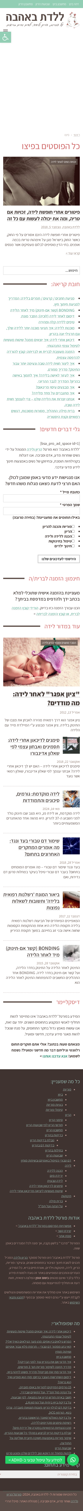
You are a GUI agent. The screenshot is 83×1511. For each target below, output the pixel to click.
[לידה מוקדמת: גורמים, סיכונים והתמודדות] (71, 798)
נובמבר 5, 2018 (51, 227)
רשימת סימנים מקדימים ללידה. (51, 1422)
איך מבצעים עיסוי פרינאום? (55, 387)
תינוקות (66, 1196)
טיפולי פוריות (54, 1110)
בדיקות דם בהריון (43, 1145)
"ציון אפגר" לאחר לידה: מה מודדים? (46, 698)
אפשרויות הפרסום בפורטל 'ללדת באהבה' (44, 1226)
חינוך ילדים (63, 545)
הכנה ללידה (55, 1170)
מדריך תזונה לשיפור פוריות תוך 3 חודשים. (44, 1367)
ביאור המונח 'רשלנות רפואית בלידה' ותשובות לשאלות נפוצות (31, 901)
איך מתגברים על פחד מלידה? (53, 393)
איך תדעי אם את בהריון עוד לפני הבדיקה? (44, 1362)
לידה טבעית (55, 1181)
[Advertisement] (41, 82)
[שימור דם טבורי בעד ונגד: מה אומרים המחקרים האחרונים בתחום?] (71, 845)
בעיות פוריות (54, 1104)
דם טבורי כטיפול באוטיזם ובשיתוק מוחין (46, 1160)
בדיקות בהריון (54, 1135)
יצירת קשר (64, 1231)
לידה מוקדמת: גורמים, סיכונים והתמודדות (38, 797)
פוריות (67, 1089)
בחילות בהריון (54, 1150)
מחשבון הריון (26, 4)
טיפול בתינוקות (60, 541)
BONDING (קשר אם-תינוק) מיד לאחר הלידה (42, 310)
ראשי (77, 135)
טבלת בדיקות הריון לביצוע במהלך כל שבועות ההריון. (37, 1433)
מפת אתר (65, 1236)
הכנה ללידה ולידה (58, 536)
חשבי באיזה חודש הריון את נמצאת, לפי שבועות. (41, 1397)
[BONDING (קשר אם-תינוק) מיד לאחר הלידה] (71, 953)
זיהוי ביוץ (74, 4)
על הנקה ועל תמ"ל (50, 1206)
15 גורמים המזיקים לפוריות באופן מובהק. (45, 1387)
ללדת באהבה (71, 227)
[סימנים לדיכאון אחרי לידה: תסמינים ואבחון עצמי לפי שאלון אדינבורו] (71, 745)
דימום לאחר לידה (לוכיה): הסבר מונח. (47, 316)
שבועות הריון (43, 4)
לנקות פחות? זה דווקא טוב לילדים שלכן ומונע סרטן (38, 1453)
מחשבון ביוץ (59, 4)
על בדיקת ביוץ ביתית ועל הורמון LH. (48, 1402)
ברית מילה (56, 1201)
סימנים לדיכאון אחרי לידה (46, 1186)
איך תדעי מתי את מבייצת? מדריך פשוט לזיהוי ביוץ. (39, 1372)
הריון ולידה (34, 449)
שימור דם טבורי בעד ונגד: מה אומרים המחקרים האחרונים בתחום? (35, 847)
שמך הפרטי (70, 504)
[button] (5, 37)
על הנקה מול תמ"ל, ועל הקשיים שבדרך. (45, 1392)
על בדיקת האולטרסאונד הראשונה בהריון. (44, 1417)
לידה (68, 1165)
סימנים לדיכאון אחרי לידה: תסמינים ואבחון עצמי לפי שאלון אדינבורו (34, 746)
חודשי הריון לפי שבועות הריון (44, 1125)
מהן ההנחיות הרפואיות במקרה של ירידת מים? (42, 1428)
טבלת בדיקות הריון (42, 1140)
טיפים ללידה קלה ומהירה (56, 322)
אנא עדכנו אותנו (55, 1056)
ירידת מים (56, 1175)
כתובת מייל (70, 492)
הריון (68, 531)
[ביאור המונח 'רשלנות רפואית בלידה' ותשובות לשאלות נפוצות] (71, 899)
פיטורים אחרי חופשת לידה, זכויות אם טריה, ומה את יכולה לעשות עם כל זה (43, 215)
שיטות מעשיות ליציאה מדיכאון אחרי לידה (36, 1191)
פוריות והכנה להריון (57, 526)
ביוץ (60, 1094)
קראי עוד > (73, 253)
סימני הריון (56, 1120)
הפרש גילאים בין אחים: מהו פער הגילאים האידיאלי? (38, 1341)
